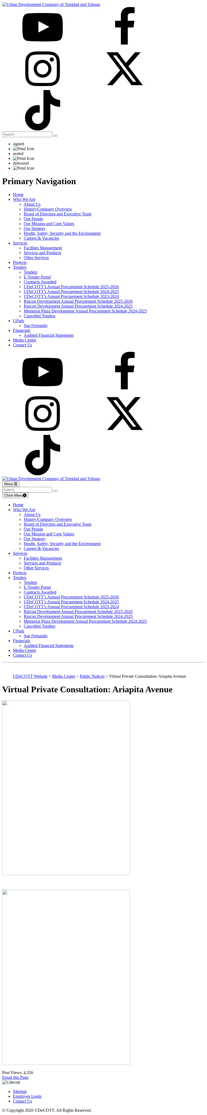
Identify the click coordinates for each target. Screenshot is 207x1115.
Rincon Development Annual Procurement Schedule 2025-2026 (78, 301)
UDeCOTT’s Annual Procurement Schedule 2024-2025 (71, 291)
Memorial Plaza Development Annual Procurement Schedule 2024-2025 (85, 311)
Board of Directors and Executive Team (57, 214)
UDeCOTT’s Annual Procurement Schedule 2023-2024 (71, 296)
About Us (32, 204)
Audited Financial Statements (49, 335)
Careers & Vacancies (41, 238)
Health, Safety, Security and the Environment (62, 233)
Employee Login (27, 1096)
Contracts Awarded (40, 282)
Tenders (19, 267)
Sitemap (20, 1091)
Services (20, 243)
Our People (33, 218)
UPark (18, 320)
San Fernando (35, 325)
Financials (21, 330)
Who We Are (24, 199)
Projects (19, 262)
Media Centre (24, 340)
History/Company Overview (48, 209)
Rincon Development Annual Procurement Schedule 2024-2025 (78, 306)
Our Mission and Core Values (49, 223)
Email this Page (15, 1077)
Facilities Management (43, 248)
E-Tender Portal (37, 277)
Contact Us (22, 345)
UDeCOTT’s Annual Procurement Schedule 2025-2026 (71, 286)
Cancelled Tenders (39, 316)
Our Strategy (35, 228)
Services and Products (42, 252)
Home (18, 194)
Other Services (36, 257)
